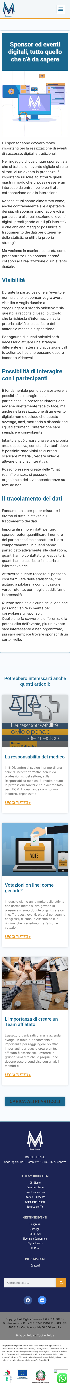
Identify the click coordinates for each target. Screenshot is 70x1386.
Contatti (35, 1265)
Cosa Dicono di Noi (35, 1192)
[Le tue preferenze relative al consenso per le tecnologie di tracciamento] (6, 1379)
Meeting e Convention (35, 1238)
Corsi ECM (35, 1233)
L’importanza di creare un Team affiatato (31, 1021)
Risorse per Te (35, 1206)
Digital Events (35, 1243)
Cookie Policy (45, 1335)
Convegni (35, 1229)
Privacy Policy (25, 1335)
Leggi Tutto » (18, 802)
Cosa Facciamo (35, 1187)
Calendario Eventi (35, 1201)
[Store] (42, 1300)
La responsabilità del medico (35, 757)
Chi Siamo (35, 1182)
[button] (61, 9)
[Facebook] (28, 1300)
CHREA (35, 1248)
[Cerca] (61, 1282)
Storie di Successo (35, 1197)
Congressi (35, 1224)
